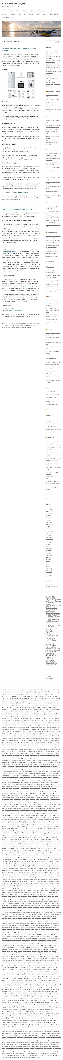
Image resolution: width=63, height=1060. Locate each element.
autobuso (29, 951)
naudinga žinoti (48, 846)
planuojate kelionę (43, 833)
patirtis (20, 848)
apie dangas (31, 910)
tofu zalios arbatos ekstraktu (23, 757)
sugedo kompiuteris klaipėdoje (31, 325)
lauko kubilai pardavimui (48, 724)
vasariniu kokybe (51, 1035)
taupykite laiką (48, 854)
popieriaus (41, 896)
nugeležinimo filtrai (15, 724)
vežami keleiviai (50, 826)
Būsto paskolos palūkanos (52, 432)
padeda (19, 866)
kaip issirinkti (14, 775)
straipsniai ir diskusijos (7, 936)
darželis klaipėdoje (51, 806)
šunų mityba (54, 786)
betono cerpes (5, 822)
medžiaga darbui (35, 982)
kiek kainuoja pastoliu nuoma (38, 819)
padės (12, 883)
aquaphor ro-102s (32, 716)
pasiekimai (4, 1020)
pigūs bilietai (25, 931)
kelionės (51, 876)
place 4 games (10, 901)
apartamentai (26, 965)
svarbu (3, 876)
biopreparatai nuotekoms (29, 797)
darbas (40, 976)
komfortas (42, 907)
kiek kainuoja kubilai (40, 733)
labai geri (19, 958)
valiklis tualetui (5, 843)
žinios (52, 1007)
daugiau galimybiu (19, 1048)
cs (7, 1002)
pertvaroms (14, 1000)
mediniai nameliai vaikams (53, 615)
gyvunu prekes (5, 689)
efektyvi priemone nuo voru (19, 738)
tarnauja (23, 916)
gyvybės (35, 877)
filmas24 (23, 899)
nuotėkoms (31, 954)
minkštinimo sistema (56, 691)
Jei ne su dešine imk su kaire (52, 498)
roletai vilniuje (20, 903)
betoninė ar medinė (6, 846)
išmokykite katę (34, 758)
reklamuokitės (23, 943)
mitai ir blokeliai (45, 1026)
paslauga (50, 874)
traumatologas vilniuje (47, 777)
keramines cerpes (35, 815)
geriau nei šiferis (32, 855)
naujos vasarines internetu (54, 1040)
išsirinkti (51, 881)
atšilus (24, 874)
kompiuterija (17, 947)
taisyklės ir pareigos (6, 828)
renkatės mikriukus (36, 835)
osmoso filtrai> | (12, 691)
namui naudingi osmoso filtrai (39, 694)
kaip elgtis (39, 850)
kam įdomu (36, 936)
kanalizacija (26, 865)
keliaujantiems (28, 925)
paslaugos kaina (39, 963)
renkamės (41, 868)
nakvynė (55, 969)
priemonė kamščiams (34, 839)
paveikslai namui (50, 638)
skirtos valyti (4, 923)
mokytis (53, 952)
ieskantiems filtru (28, 780)
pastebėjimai (49, 1002)
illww (3, 903)
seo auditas (52, 1050)
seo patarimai (16, 1050)
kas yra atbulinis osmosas (26, 694)
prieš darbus (52, 912)
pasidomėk (44, 1006)
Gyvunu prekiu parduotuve (53, 91)
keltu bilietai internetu (37, 995)
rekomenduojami (37, 1026)
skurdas (43, 899)
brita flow (44, 791)
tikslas (41, 954)
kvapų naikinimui (11, 916)
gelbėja (7, 888)
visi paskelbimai (46, 949)
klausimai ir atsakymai (6, 881)
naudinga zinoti (20, 1037)
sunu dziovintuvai (30, 762)
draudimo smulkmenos (44, 925)
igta (28, 923)
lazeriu (16, 898)
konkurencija (17, 859)
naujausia (57, 1002)
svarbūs (52, 956)
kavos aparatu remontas (9, 197)
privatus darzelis (23, 784)
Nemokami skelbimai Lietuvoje (50, 14)
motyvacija (47, 890)
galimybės (14, 874)
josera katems (47, 760)
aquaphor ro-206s (36, 720)
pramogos (14, 973)
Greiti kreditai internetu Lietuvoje (53, 429)
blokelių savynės (54, 1028)
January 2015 (49, 568)
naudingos (48, 914)
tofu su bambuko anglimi (11, 757)
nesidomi (20, 874)
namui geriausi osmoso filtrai (44, 703)
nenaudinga (10, 890)
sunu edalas (28, 760)
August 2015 (48, 559)
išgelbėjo (38, 958)
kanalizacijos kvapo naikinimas (26, 821)
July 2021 (48, 526)
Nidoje (25, 969)
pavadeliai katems (28, 771)
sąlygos (32, 863)
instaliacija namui (37, 984)
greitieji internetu (23, 1057)
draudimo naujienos (54, 883)
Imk (25, 14)
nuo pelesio (7, 810)
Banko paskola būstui (51, 426)
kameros (14, 879)
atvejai (16, 887)
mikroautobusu (52, 861)
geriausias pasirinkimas (44, 837)
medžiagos (50, 892)
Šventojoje (36, 965)
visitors (41, 962)
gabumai (47, 978)
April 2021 (48, 528)
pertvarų (48, 1013)
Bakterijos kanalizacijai (7, 17)
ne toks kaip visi (29, 841)
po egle (6, 912)
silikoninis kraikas (14, 764)
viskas (13, 1002)
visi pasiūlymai (16, 943)
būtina (34, 890)
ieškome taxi (23, 859)
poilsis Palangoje (32, 931)
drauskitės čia (9, 945)
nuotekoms (21, 868)
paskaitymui (37, 1007)
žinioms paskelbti (42, 940)
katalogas (53, 932)
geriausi (17, 956)
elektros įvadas (49, 989)
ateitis (16, 1004)
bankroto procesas (21, 854)
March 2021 (48, 530)
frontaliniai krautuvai (13, 777)
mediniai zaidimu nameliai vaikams (53, 622)
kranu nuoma (30, 824)
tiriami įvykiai (19, 879)
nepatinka (21, 865)
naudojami (30, 892)
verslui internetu (8, 940)
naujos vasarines (35, 1035)
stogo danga (50, 653)
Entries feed (48, 676)
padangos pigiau (41, 751)
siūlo (29, 863)
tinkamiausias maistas (28, 779)
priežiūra (25, 907)
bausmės (5, 879)
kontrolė (9, 879)
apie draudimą (6, 865)
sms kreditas (46, 1053)
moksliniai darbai (13, 998)
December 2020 (49, 531)
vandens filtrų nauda (35, 692)
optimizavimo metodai (7, 1050)
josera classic (5, 740)
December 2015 (49, 557)
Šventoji (42, 960)
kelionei (35, 874)
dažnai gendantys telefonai (51, 733)
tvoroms (19, 846)
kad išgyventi (30, 943)
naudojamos (38, 918)
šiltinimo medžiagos (21, 817)
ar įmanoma (22, 1022)
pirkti (38, 890)
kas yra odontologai (48, 790)
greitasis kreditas (5, 744)
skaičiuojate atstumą (26, 835)
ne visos (9, 920)
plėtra (12, 978)
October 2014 (49, 572)
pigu (20, 967)
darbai (12, 898)
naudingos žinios (27, 945)
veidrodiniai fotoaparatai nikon (42, 1055)
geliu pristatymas (41, 802)
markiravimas (24, 896)
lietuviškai (8, 960)
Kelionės (50, 11)
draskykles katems (7, 746)
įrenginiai (24, 870)
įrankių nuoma (23, 824)
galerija (35, 1011)
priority (47, 899)
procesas (9, 832)
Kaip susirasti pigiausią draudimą (13, 310)
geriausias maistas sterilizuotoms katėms (46, 731)
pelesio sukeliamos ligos (16, 1053)
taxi (3, 861)
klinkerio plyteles (50, 611)
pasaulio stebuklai (12, 903)
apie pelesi (20, 1051)
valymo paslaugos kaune (47, 793)
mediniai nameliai (39, 801)
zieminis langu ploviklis (55, 749)
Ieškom (38, 14)
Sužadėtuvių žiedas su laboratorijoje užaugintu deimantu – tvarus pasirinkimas (53, 447)
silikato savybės (26, 1028)
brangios (42, 883)
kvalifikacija (50, 1018)
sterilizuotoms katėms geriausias (28, 733)
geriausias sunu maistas (11, 786)
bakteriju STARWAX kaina (15, 799)
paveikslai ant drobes (52, 635)
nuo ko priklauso (48, 830)
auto (54, 931)
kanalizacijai (9, 866)
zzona (57, 898)
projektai (16, 984)
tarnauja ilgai (57, 844)
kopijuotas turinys (57, 1048)
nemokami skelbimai (17, 1013)
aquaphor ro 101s (27, 722)
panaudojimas (36, 1013)
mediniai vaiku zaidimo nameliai (52, 619)
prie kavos (52, 1006)
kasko (55, 876)
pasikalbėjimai (13, 1006)
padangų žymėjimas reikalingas (53, 735)
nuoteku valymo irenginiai (20, 976)
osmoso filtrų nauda (20, 691)
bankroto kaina (54, 852)
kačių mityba (27, 758)
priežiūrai (36, 870)
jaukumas (41, 912)
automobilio (11, 877)
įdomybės (48, 1004)
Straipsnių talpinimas (52, 358)
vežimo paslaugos (29, 888)
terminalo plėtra (34, 976)
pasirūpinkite (48, 907)
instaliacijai (21, 984)
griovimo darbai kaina (32, 802)
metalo (29, 896)
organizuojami (44, 1018)
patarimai (25, 863)
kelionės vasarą (39, 828)
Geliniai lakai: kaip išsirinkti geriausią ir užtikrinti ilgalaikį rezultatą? (52, 487)
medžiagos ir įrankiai (47, 888)
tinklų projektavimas (20, 989)
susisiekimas (33, 859)
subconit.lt (19, 861)
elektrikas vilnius (27, 795)
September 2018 (49, 537)
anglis (54, 815)
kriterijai (28, 833)
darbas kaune (14, 857)
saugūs (27, 874)
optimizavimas (51, 991)
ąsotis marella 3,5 (23, 791)
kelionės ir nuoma (52, 887)
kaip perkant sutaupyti (29, 769)
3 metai (52, 850)
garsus (37, 901)
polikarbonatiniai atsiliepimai (44, 775)
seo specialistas (37, 1046)
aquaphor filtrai (17, 711)
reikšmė (20, 978)
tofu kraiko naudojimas (45, 766)
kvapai (16, 865)
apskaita (32, 929)
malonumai (58, 1022)
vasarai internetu (27, 1044)
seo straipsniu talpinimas (53, 648)
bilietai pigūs (9, 929)
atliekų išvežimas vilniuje (36, 777)
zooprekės (4, 790)
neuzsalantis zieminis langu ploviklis (41, 749)
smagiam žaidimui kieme (35, 729)
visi (6, 890)
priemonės (41, 844)
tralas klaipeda (48, 795)
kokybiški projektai (29, 984)
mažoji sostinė (5, 859)
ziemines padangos (33, 751)
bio (50, 866)
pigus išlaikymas (20, 855)
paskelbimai (15, 932)
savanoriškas (36, 883)
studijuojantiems (47, 980)
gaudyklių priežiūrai (49, 844)
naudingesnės (20, 920)
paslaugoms (30, 949)
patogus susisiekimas (16, 835)
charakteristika (5, 910)
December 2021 (49, 524)
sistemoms (37, 920)
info (45, 764)
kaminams (13, 1015)
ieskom (6, 899)
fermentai (18, 916)
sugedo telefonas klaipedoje (8, 327)
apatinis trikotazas (50, 802)
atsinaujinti (40, 1022)
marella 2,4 (16, 791)
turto (30, 876)
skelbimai (21, 890)
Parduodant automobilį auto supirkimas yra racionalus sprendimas (52, 52)
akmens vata (48, 822)
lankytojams (5, 1009)
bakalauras (49, 599)
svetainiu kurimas (24, 1050)
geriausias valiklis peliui (8, 738)
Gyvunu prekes (50, 203)
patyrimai (36, 943)
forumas (10, 1009)
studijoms (42, 978)
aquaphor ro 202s (43, 722)
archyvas (46, 1011)
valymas (32, 920)
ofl (30, 901)
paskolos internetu (46, 742)
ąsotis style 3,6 (38, 791)
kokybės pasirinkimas (45, 835)
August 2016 (48, 550)
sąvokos (14, 881)
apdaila (35, 894)
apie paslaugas (10, 887)
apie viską (5, 934)
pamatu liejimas (9, 821)
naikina (31, 865)
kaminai (24, 1015)
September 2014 (49, 574)
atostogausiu (56, 901)
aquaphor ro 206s (52, 722)
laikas (46, 863)
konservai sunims (38, 762)
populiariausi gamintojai (28, 1046)
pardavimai (30, 907)
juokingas (11, 899)
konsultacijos (42, 947)
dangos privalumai (41, 848)
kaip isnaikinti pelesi (6, 1053)
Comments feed (49, 678)
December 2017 (49, 539)
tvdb (55, 963)
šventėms (31, 887)
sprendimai (57, 1026)
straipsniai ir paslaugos (31, 942)
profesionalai (17, 894)
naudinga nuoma (38, 887)
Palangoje (20, 965)
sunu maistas (22, 760)
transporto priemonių (26, 861)
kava (13, 923)
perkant (20, 1026)
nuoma (22, 929)
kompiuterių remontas (20, 197)
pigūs (51, 927)
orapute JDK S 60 (47, 801)
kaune (9, 857)
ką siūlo (50, 857)
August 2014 (48, 575)
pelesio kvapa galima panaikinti (26, 724)
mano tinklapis (46, 1000)
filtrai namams (15, 698)
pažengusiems (30, 978)
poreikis (38, 996)
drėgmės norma (12, 1024)
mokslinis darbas (52, 976)
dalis (4, 960)
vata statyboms (37, 1028)
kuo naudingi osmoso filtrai (14, 696)
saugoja (38, 881)
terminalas (45, 976)
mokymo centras (26, 1017)
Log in (47, 674)
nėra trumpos (43, 956)
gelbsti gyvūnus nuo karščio (32, 786)
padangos (51, 901)
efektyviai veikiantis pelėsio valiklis (33, 738)
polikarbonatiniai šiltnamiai (24, 775)
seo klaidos (32, 1048)
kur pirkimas (36, 892)
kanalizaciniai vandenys (7, 811)
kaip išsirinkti (16, 910)
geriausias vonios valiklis (7, 735)
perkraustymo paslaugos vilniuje (45, 758)
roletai (54, 965)
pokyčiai (14, 1017)
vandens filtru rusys (7, 716)
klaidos (54, 874)
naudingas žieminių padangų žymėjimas (27, 736)
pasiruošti (8, 883)
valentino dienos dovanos (25, 804)
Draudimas (32, 11)
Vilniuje (15, 965)
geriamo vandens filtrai (54, 711)
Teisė (20, 14)
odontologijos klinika (6, 760)
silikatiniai (19, 1028)
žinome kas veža (40, 830)
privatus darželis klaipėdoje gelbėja (38, 806)
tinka (43, 874)
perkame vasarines (6, 1046)
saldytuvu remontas (30, 197)
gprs (52, 963)
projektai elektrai (21, 987)
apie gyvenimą (13, 938)
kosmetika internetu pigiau (13, 804)
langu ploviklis (15, 751)
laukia (34, 996)
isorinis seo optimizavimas (48, 740)
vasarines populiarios (11, 1037)
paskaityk (4, 1007)
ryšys (58, 874)
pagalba (34, 850)
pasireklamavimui (5, 938)
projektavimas (57, 984)
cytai (35, 899)
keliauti (46, 952)
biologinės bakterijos (6, 782)
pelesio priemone (21, 801)
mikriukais (9, 835)
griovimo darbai (37, 821)
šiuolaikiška (27, 993)
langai (58, 905)
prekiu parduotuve (11, 771)
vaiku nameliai (50, 659)
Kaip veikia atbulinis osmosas (52, 319)
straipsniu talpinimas (51, 656)
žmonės (26, 883)
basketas (39, 899)
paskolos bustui (13, 758)
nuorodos (36, 768)
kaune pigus (44, 857)
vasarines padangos (23, 751)
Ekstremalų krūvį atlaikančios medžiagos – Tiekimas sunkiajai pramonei (53, 453)
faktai (55, 848)
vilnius (59, 859)
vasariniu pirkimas (27, 1035)
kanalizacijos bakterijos (26, 782)
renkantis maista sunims (55, 1055)
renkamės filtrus (19, 779)
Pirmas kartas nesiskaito (52, 586)
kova (32, 914)
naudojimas (36, 914)
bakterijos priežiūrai (16, 815)
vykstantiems (55, 879)
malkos (50, 815)
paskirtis (24, 846)
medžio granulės (50, 625)
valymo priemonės (34, 843)
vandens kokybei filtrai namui (45, 700)
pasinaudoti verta (12, 854)
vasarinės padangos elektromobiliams (10, 736)
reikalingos (37, 956)
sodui (8, 784)
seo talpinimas (18, 931)
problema (12, 865)
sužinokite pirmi (42, 943)
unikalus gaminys (48, 855)
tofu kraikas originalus (35, 757)
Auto (11, 11)
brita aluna (4, 791)
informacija (30, 832)
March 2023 (48, 515)
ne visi (29, 918)
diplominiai (40, 980)
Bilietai (24, 11)
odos (53, 896)
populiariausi (51, 863)
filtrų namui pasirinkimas (39, 696)
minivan (46, 901)
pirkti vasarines (21, 1039)
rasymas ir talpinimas (18, 1033)
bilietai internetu (45, 927)
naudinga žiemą (46, 903)
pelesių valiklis (14, 801)
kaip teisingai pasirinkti (49, 832)
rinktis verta (4, 857)
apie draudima (53, 934)
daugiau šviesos (47, 910)
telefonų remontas (19, 327)
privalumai (16, 890)
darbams (55, 888)
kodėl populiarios (13, 830)
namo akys (40, 903)
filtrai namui (54, 703)
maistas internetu (38, 779)
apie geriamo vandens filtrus (14, 694)
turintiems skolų (20, 850)
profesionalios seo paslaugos (51, 641)
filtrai (59, 605)
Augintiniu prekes (51, 388)
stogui (19, 909)
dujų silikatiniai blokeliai (11, 817)
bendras (31, 1011)
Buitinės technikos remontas (12, 309)
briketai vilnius (56, 599)
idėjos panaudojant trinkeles (33, 817)
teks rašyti (9, 980)
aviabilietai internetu (53, 962)
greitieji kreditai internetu (35, 744)
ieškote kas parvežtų (15, 828)
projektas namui (13, 985)
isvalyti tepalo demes (6, 747)
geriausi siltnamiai (6, 775)
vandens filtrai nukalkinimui (24, 692)
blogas (59, 779)
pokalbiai (54, 942)
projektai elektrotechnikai (47, 984)
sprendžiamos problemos (48, 865)
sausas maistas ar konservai (54, 746)
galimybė (35, 903)
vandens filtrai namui (6, 698)
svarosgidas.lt (54, 824)
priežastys (32, 872)
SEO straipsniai (50, 437)
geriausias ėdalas (47, 779)
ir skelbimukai (20, 945)
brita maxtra (56, 790)
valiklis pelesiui (25, 799)
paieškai (54, 940)
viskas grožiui (35, 947)
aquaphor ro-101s (23, 716)
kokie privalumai (14, 848)
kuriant (22, 892)
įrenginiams (42, 914)
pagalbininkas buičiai (24, 839)
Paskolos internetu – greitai (52, 419)
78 (33, 1009)
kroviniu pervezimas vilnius (17, 795)
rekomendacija (32, 881)
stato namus (16, 821)
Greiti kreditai (50, 415)
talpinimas (20, 863)
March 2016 (48, 553)
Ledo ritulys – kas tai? (50, 82)
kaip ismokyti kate (31, 790)
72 (35, 1009)
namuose (53, 1024)
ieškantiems (58, 863)
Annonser (4, 11)
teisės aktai (26, 877)
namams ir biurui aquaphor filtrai (16, 718)
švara (29, 868)
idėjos (9, 892)
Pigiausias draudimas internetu (53, 585)
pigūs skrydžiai (39, 1000)
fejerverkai (21, 780)
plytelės (30, 1026)
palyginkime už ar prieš (14, 839)
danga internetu (13, 1026)
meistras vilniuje (56, 758)
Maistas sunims (50, 267)
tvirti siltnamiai (34, 775)
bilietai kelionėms (50, 929)
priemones (35, 921)
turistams (41, 965)
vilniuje (52, 859)
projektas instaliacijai (46, 987)
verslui (18, 995)
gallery (50, 1011)
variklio (24, 951)
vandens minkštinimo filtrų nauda (16, 707)
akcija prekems (53, 788)
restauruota (34, 1022)
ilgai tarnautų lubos (7, 1057)
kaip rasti (21, 887)
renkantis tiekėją (52, 833)
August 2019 (48, 535)
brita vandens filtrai (15, 784)
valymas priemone (11, 844)
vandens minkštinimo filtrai (36, 705)
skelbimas (31, 899)
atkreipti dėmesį (5, 830)
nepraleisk (38, 1006)
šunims (26, 766)
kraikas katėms (16, 788)
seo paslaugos (51, 646)
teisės (34, 934)
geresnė (40, 971)
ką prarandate (24, 832)
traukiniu (22, 927)
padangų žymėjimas (24, 689)
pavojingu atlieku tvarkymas (20, 802)
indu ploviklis (11, 802)
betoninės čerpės (33, 848)
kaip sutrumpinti (29, 826)
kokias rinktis (43, 839)
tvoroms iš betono (25, 843)
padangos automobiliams (39, 1029)
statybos (52, 819)
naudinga (15, 907)
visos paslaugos (54, 949)
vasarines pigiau (43, 1035)
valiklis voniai (57, 841)
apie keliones (39, 934)
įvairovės (43, 1004)
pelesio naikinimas (6, 801)
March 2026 (48, 508)
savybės (22, 894)
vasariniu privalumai (11, 1040)
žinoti (57, 952)
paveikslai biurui (50, 637)
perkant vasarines (18, 1044)
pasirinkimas (14, 846)
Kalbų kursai (41, 11)
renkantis (36, 888)
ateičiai (46, 996)
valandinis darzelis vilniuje (37, 760)
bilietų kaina (21, 954)
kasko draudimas (36, 861)
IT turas (17, 923)
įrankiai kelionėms (28, 947)
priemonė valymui (20, 844)
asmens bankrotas (7, 852)
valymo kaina (19, 918)
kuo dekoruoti (56, 892)
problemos (4, 894)
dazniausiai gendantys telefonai (29, 731)
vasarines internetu (37, 1033)
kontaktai (21, 768)
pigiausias (39, 857)
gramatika (51, 996)
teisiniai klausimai (38, 949)
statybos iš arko (55, 817)
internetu (43, 879)
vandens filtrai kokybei (24, 698)
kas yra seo (16, 725)
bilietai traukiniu (32, 927)
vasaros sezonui (10, 1044)
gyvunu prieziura (10, 766)
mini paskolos (21, 758)
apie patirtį (49, 936)
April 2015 (48, 566)
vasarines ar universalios (7, 1033)
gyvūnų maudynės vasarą (44, 786)
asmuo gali (22, 852)
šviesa (6, 905)
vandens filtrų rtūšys (12, 702)
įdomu (27, 1018)
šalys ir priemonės (26, 940)
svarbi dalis (15, 905)
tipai (28, 870)
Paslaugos (12, 14)
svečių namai (21, 960)
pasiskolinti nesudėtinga (36, 742)
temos (35, 980)
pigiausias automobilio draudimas (9, 826)
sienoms (57, 998)
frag (38, 962)
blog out (43, 1007)
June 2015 (48, 563)
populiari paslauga (21, 826)
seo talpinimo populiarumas (40, 1031)
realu (30, 1002)
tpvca (46, 877)
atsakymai (51, 1026)
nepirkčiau (23, 912)
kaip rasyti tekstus (39, 1048)
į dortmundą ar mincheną (23, 830)
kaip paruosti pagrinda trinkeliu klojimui (22, 819)
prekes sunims (52, 771)
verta (42, 881)
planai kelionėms (35, 945)
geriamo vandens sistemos (23, 709)
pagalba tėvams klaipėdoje (24, 806)
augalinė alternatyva (6, 768)
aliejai (46, 958)
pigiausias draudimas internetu (28, 963)
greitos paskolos (15, 1057)
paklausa (4, 971)
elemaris (49, 791)
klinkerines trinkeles (19, 797)
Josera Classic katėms (50, 391)
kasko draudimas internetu (16, 971)
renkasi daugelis (10, 1022)
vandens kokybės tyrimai (51, 662)
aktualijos (21, 1007)
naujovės (58, 1004)
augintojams (54, 779)
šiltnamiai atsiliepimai (55, 775)
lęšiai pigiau (17, 793)
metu (8, 969)
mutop (52, 1009)
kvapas (45, 868)
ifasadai (42, 894)
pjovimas (49, 896)
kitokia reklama (48, 945)
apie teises (21, 932)
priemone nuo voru (38, 724)
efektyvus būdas (9, 833)
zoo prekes (54, 791)
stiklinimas (18, 929)
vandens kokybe (50, 661)
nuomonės (55, 938)
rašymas (4, 958)
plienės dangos (36, 998)
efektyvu (48, 918)
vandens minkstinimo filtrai (51, 663)
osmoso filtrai (29, 691)
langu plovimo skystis (6, 751)
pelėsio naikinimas (9, 963)
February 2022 (49, 522)
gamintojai (8, 909)
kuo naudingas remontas (42, 736)
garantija (42, 993)
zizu (31, 952)
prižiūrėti (33, 916)
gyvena (55, 1018)
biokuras (22, 952)
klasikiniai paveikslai (51, 608)
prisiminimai (15, 980)
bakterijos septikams (6, 815)
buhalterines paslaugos (16, 810)
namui (23, 872)
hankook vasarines (28, 1037)
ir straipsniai (30, 936)
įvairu (3, 1006)
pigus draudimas (50, 639)
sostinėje (34, 967)
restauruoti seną (47, 1022)
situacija (15, 866)
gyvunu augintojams (19, 766)
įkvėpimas (22, 993)
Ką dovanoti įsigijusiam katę (52, 404)
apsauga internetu (17, 940)
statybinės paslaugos (7, 824)
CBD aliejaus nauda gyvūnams (52, 401)
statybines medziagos (56, 822)
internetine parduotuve (14, 689)
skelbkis (32, 940)
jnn (49, 963)
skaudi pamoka (55, 854)
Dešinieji (31, 14)
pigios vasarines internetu (28, 1042)
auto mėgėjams (10, 931)
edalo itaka (4, 769)
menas (58, 625)
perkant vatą (25, 1026)
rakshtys (13, 1018)
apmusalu (20, 951)
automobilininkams (13, 942)
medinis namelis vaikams (53, 624)
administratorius (5, 855)
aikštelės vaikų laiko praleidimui (48, 729)
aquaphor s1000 (47, 716)
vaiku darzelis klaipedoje (12, 806)
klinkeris (37, 799)
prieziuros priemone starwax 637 (43, 797)
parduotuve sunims (6, 1031)
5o (60, 898)
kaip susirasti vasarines (45, 1044)
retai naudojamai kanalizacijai (52, 813)
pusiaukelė (4, 980)
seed (27, 899)
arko (39, 822)
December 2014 (49, 570)
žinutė (46, 874)
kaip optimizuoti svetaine (14, 742)
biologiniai (13, 872)
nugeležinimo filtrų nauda (48, 705)
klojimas (22, 910)
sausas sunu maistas (38, 764)
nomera (16, 899)
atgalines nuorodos (50, 597)
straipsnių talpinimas (24, 885)
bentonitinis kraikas (23, 764)
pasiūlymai (48, 872)
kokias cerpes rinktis (25, 815)
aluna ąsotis (10, 791)
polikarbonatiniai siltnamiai (43, 784)
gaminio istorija (5, 839)
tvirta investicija (30, 846)
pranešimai (31, 1007)
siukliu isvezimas (10, 797)
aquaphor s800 (15, 716)
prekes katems (45, 771)
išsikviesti (11, 859)
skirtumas (37, 973)
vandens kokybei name (23, 702)
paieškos (26, 890)
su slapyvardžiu (9, 943)
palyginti (42, 863)
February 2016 (49, 555)
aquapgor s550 (40, 716)
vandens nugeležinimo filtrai (51, 664)
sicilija (3, 1055)
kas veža (56, 826)
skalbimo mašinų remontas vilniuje (53, 650)
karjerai (57, 978)
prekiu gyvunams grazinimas (47, 757)
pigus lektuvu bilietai (27, 971)
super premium (15, 760)
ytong (30, 822)
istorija (22, 898)
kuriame (9, 837)
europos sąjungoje (15, 852)
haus (33, 822)
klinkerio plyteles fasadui (53, 613)
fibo (36, 822)
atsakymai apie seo (48, 1048)
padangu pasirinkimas (35, 753)
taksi (38, 859)
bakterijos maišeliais (40, 813)
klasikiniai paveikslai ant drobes (52, 609)
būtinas (53, 872)
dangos (58, 855)
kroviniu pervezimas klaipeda (38, 795)
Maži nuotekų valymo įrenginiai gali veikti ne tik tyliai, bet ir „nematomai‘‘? (53, 142)
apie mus (26, 768)
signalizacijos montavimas (24, 777)
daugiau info (37, 872)
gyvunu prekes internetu (54, 768)
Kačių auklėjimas (49, 102)
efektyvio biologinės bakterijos (52, 782)
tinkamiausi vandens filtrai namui (37, 698)
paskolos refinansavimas (55, 744)
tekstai (48, 932)
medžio (56, 896)
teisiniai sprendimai (20, 925)
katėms (30, 766)
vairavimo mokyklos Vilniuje (8, 976)
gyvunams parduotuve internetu (42, 769)
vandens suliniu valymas (18, 811)
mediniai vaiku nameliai (52, 618)
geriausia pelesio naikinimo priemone (40, 1051)
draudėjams (39, 942)
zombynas (31, 962)
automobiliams (46, 934)
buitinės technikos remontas (18, 138)
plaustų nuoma (37, 1017)
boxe (52, 1000)
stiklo (45, 896)
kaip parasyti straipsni (46, 1046)
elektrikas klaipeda (30, 801)
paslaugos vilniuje (26, 810)
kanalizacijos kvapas (16, 782)
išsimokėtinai (19, 962)
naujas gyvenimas (46, 850)
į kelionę (45, 942)
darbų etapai (28, 982)
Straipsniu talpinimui (52, 232)
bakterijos (14, 863)
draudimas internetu (52, 605)
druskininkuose (23, 923)
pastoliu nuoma (16, 824)
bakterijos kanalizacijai (32, 866)
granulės (48, 606)
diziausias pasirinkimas (30, 1039)
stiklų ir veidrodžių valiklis (14, 843)
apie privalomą (37, 879)
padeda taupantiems (56, 877)
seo (19, 899)
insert (18, 934)
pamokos (9, 995)
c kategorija (25, 962)
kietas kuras (36, 824)
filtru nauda (41, 780)
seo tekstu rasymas (44, 1050)
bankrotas (4, 850)
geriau (37, 833)
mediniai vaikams (25, 793)
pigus (28, 859)
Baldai (17, 11)
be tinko (45, 892)
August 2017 (48, 542)
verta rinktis (14, 837)
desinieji (18, 927)
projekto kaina (32, 985)
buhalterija (27, 929)
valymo (54, 958)
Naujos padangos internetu (53, 409)
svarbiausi (37, 863)
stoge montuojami (28, 903)
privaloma (52, 978)
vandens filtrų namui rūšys (32, 700)
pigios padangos (10, 749)
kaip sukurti (24, 837)
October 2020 (49, 533)
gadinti (13, 918)
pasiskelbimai (21, 938)
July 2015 (48, 561)
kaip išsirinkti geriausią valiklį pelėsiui (11, 729)
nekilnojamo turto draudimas (22, 996)
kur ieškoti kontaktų (19, 325)
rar (35, 962)
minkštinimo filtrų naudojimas (44, 691)
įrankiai (3, 993)
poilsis (31, 965)
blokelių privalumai (6, 848)
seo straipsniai (51, 647)
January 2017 (49, 546)
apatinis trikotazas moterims (38, 804)
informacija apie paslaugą (7, 819)
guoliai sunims (14, 762)
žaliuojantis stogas (46, 1028)
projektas (38, 985)
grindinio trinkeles (19, 822)
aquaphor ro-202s (10, 720)
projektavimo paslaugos (23, 985)
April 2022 (48, 520)
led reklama (55, 777)
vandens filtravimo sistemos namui (52, 698)
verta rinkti (12, 888)
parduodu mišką (42, 843)
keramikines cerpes (54, 821)
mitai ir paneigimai (16, 832)
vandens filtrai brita (22, 790)
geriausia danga (49, 848)
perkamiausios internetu (35, 788)
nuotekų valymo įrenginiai (51, 920)
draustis (41, 952)
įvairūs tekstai (24, 936)
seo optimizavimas (51, 644)
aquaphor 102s (35, 722)
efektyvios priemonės (43, 870)
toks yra (28, 857)
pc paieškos (22, 888)
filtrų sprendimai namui (7, 700)
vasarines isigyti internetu (16, 1042)
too (3, 899)
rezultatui (57, 956)
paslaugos (55, 830)
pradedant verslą (54, 993)
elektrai (11, 984)
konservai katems (5, 764)
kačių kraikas (9, 788)
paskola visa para (26, 1053)
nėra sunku (45, 887)
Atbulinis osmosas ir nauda (52, 256)
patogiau (33, 833)
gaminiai (41, 909)
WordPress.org (49, 680)
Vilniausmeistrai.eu (23, 192)
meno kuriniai (50, 626)
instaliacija (4, 987)
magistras (4, 982)
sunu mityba (20, 769)
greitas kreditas (13, 744)
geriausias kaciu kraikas (17, 731)
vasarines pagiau (44, 1040)
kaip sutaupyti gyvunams (52, 764)
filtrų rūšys (55, 689)
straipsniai (5, 780)
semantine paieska (10, 1048)
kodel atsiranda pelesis (54, 1051)
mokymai (19, 1017)
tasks (53, 936)
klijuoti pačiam (25, 1024)
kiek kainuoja (38, 852)
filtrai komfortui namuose (51, 696)
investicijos (4, 892)
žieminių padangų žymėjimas (45, 689)
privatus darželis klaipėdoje (28, 808)
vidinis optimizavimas (25, 742)
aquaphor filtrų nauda (7, 714)
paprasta (47, 883)
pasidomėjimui (57, 1007)
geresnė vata (47, 1024)
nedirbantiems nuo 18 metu (37, 1053)
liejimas (18, 896)
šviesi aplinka (9, 907)
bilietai (26, 927)
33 (31, 1009)
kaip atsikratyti (9, 870)
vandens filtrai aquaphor (43, 711)
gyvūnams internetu (24, 788)
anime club (19, 1006)
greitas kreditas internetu (23, 744)
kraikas (15, 790)
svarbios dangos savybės (22, 1029)
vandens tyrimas (49, 665)
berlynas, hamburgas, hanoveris (28, 828)
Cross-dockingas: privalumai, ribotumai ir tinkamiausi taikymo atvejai (53, 310)
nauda (25, 868)
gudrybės (8, 974)
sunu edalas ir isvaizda (12, 769)
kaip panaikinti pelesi (44, 799)
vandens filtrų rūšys (9, 703)
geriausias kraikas (45, 788)
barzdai (17, 888)
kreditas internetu (45, 744)
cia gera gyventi (33, 923)
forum (21, 1002)
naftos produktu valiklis (10, 1055)
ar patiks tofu (54, 766)
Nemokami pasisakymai (14, 3)
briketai (18, 952)
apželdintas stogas (6, 1028)
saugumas (4, 969)
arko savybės (13, 1028)
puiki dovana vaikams (24, 729)
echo (35, 1018)
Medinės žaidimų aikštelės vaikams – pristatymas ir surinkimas (52, 131)
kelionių (39, 877)
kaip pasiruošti (33, 830)
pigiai (31, 894)
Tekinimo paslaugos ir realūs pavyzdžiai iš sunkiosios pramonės (52, 246)
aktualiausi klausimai (38, 832)
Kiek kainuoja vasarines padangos (32, 755)
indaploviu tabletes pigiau (52, 839)
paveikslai (48, 634)
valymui (9, 918)
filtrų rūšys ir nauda (7, 692)
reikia (33, 918)
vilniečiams (9, 1020)
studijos (20, 980)
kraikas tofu (30, 764)
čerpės (54, 855)
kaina (35, 865)
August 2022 (48, 517)
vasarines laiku (13, 1039)
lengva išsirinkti (40, 855)
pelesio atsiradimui (27, 1051)
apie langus (27, 932)
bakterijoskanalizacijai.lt (50, 804)
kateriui (38, 1018)
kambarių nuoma (5, 967)
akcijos (15, 876)
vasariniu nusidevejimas (49, 1042)
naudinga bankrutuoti (39, 854)
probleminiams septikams (29, 813)
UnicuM (49, 296)
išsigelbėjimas (58, 850)
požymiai (43, 872)
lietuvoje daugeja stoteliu (39, 735)
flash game (16, 901)
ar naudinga (28, 1022)
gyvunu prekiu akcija (46, 773)
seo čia (14, 945)
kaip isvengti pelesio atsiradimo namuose (52, 727)
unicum (55, 1000)
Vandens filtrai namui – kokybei (53, 167)
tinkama (53, 907)
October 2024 (49, 513)
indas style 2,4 (31, 791)
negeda (41, 901)
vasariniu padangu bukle (21, 1040)
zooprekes (46, 962)
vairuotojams (36, 952)
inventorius (17, 892)
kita (10, 1002)
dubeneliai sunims (22, 762)
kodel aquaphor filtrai (29, 718)
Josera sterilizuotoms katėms (52, 394)
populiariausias (20, 881)
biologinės (9, 863)
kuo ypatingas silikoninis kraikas (34, 773)
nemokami (24, 958)
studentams (54, 980)
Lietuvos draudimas (51, 149)
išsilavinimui (22, 982)
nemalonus (54, 868)
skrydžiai (31, 885)
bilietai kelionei (28, 938)
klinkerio (11, 910)
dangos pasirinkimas (54, 837)
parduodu (27, 894)
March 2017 (48, 544)
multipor (26, 822)
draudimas (14, 921)
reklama (49, 894)
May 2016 (48, 552)
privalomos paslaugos (28, 879)
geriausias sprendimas (33, 837)
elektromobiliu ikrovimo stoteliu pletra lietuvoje (23, 735)
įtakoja (19, 837)
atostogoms (10, 876)
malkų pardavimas (43, 815)
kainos (6, 861)
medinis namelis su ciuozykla (40, 746)
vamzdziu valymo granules (30, 811)
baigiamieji (25, 980)
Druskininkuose (25, 974)
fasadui (31, 1028)
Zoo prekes (49, 329)
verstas (36, 909)
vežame (44, 826)
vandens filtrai (50, 660)
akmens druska (32, 1055)
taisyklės (49, 942)
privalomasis (49, 879)
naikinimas (15, 914)
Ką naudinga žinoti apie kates (52, 99)
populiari (41, 910)
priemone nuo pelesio (55, 799)
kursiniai (17, 982)
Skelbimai (4, 14)
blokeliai (42, 822)
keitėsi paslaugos (22, 857)
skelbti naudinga (27, 850)
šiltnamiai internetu (32, 784)
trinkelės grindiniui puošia (45, 817)
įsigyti (26, 910)
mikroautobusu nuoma (51, 628)
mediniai (4, 907)
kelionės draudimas (36, 876)
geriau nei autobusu (48, 828)
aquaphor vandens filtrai (8, 711)
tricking (21, 901)
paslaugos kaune (56, 857)
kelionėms (58, 931)
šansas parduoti (21, 942)
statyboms (4, 1000)
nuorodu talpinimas (50, 632)
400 (19, 898)
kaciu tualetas (46, 762)
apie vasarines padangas (16, 1046)
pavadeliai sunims (37, 771)
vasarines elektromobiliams (34, 1040)
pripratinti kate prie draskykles (26, 746)
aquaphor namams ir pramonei (39, 713)
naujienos (31, 768)
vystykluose (26, 901)
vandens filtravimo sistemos (27, 696)
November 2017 (49, 541)
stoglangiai (53, 903)
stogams (30, 998)
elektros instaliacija (52, 985)
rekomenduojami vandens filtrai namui (37, 702)
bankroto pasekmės (11, 850)
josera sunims (54, 760)
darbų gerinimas (11, 896)
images (40, 1011)
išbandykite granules (33, 844)
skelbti (3, 954)
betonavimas (4, 896)
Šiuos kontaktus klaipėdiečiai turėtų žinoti (18, 209)
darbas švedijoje (12, 861)
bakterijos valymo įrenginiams (21, 991)
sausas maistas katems (55, 762)
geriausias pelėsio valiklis (24, 727)
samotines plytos (45, 821)
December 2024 (49, 511)
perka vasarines (42, 1037)
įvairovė (23, 1018)
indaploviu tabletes (50, 841)
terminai (10, 905)
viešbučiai (11, 965)
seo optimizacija (50, 643)
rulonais (26, 844)
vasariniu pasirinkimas (51, 1037)
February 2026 (49, 509)
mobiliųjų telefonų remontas (13, 733)
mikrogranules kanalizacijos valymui (44, 811)
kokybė (19, 870)
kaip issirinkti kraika (56, 773)
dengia (22, 909)
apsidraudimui (5, 932)
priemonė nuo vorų (50, 725)
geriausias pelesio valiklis (14, 740)
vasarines (54, 1033)
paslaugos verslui (16, 936)
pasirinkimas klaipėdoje (7, 808)
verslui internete (43, 991)
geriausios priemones (52, 810)
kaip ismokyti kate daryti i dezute (20, 773)
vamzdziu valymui (19, 813)
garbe (32, 956)
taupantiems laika (18, 1035)
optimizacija (31, 991)
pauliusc (52, 899)
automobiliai (35, 925)
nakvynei (15, 960)
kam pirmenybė (56, 828)
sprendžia (44, 918)
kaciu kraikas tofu (39, 790)
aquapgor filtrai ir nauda (26, 714)
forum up (20, 1004)
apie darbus (54, 894)
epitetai (16, 833)
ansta (6, 903)
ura (46, 1007)
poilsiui (45, 965)
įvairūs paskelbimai (12, 934)
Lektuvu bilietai (50, 116)
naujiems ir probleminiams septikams (39, 810)
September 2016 (49, 548)
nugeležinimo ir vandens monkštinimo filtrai (42, 707)
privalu (24, 978)
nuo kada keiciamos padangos (47, 753)
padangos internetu (39, 747)
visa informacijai (50, 943)
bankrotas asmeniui (30, 852)
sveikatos (47, 876)
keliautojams (24, 949)
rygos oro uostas (44, 861)
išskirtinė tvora (49, 843)
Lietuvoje (4, 995)
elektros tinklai (44, 985)
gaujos (32, 898)
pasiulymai (58, 932)
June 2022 (48, 519)
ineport (33, 901)
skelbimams (25, 934)
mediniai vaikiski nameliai (53, 616)
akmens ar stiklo (32, 1024)
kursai (13, 925)
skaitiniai (57, 1006)
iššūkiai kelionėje (37, 826)
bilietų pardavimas (6, 927)
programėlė (47, 859)
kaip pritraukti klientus (12, 1051)
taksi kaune (33, 857)
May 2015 (48, 564)
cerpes (48, 604)
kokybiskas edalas (20, 771)
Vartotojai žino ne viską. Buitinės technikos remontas (19, 49)
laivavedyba (19, 1020)
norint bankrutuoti (30, 854)
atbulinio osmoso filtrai (55, 692)
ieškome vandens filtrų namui (19, 700)
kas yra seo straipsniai (25, 740)
